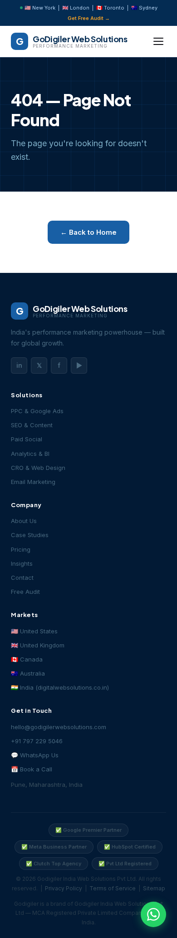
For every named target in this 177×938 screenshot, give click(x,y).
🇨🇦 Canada (27, 659)
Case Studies (30, 534)
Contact (22, 577)
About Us (24, 520)
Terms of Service (112, 888)
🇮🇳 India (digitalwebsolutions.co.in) (60, 687)
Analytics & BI (30, 453)
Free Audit (25, 591)
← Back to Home (88, 232)
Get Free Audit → (89, 18)
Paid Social (26, 439)
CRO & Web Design (38, 467)
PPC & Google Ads (37, 411)
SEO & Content (32, 425)
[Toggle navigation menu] (158, 41)
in (19, 365)
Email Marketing (33, 481)
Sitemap (154, 888)
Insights (22, 563)
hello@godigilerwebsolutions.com (58, 727)
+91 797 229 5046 (37, 741)
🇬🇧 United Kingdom (37, 645)
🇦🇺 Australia (28, 673)
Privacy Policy (63, 888)
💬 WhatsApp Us (35, 755)
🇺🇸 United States (34, 631)
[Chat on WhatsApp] (153, 914)
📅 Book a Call (31, 769)
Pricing (20, 549)
